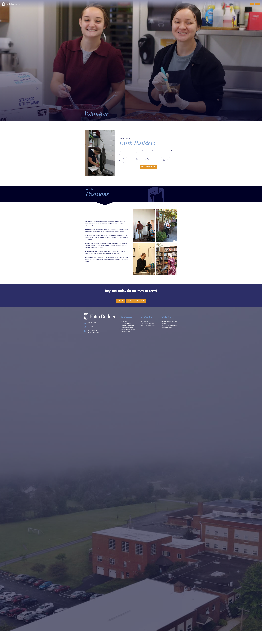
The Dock (164, 323)
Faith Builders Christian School (169, 325)
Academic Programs (136, 300)
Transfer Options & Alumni (128, 329)
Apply (257, 4)
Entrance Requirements (127, 327)
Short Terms (124, 321)
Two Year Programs (126, 323)
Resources (233, 4)
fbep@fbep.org (92, 327)
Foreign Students (125, 331)
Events (120, 300)
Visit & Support (243, 4)
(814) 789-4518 (92, 322)
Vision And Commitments (148, 325)
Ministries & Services (221, 4)
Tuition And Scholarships (127, 325)
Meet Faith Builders (208, 4)
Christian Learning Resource (169, 321)
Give (252, 4)
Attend (198, 4)
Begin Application (148, 167)
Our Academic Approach (147, 323)
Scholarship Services (166, 327)
